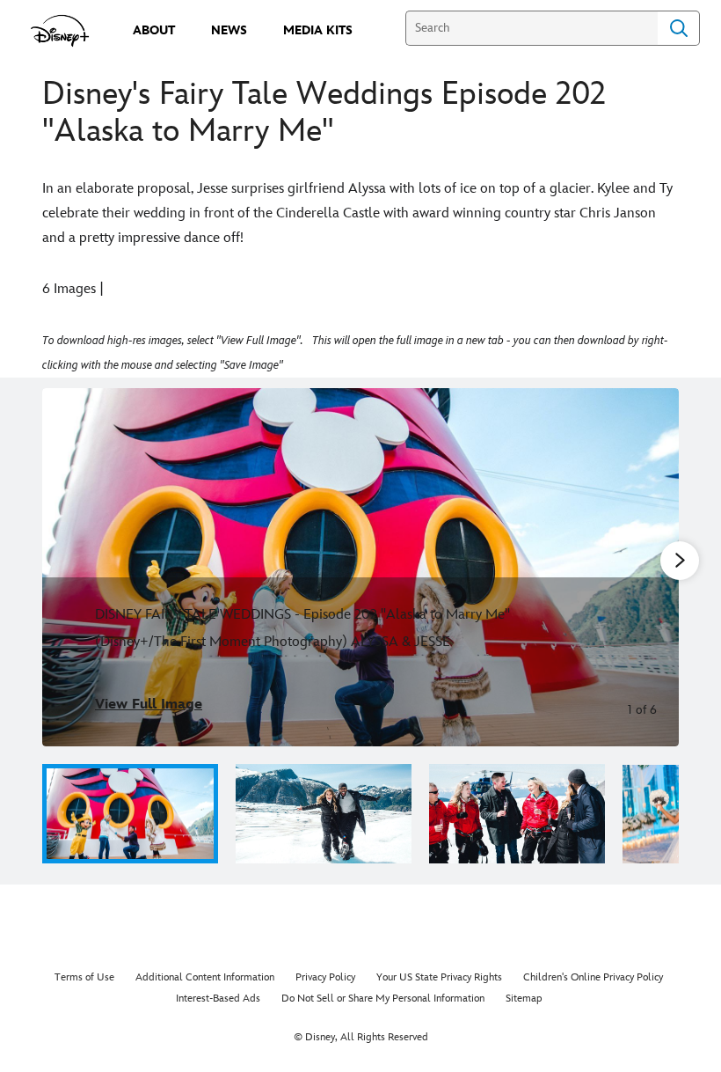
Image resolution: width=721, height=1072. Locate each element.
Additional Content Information (204, 977)
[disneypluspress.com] (60, 30)
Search (679, 28)
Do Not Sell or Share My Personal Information (382, 998)
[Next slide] (652, 567)
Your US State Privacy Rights (439, 977)
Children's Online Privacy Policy (593, 977)
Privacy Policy (325, 977)
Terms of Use (84, 977)
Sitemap (524, 998)
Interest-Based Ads (218, 998)
